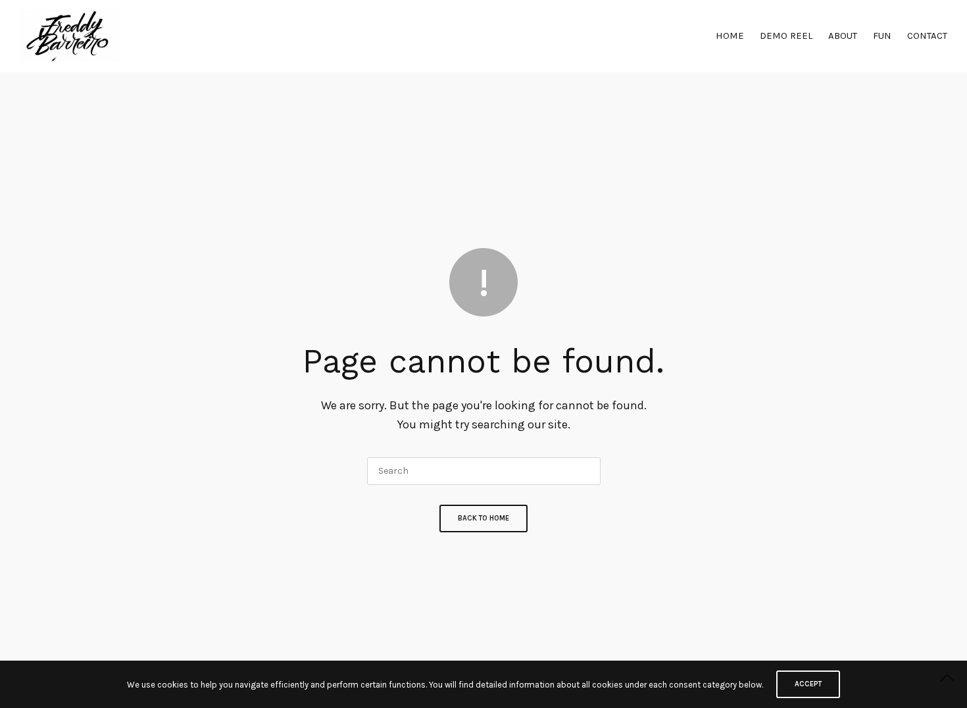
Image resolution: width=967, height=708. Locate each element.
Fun (882, 35)
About (842, 35)
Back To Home (483, 518)
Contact (927, 35)
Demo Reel (786, 35)
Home (730, 35)
